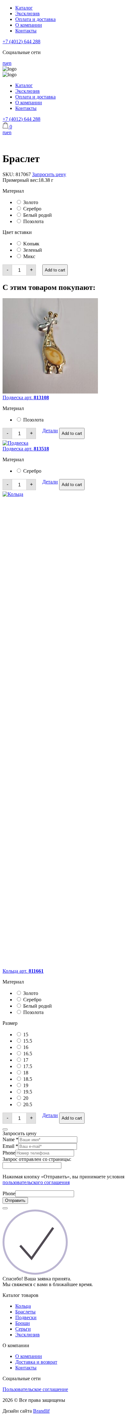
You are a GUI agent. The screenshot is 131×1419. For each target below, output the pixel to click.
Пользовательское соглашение (35, 1389)
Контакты (26, 30)
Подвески (26, 1317)
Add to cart (55, 270)
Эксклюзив (27, 13)
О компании (28, 25)
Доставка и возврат (36, 1362)
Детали (50, 430)
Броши (22, 1323)
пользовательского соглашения (36, 1182)
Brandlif (41, 1411)
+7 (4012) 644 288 (21, 41)
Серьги (23, 1329)
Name (10, 1139)
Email (10, 1146)
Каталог (24, 7)
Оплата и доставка (35, 19)
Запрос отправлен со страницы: (37, 1159)
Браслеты (25, 1311)
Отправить (15, 1200)
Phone (9, 1152)
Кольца (23, 1306)
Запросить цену (49, 174)
